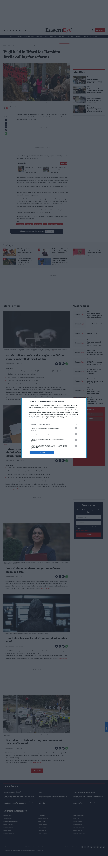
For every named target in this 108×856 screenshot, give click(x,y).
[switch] (75, 428)
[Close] (83, 401)
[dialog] (54, 428)
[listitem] (54, 424)
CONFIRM (42, 452)
